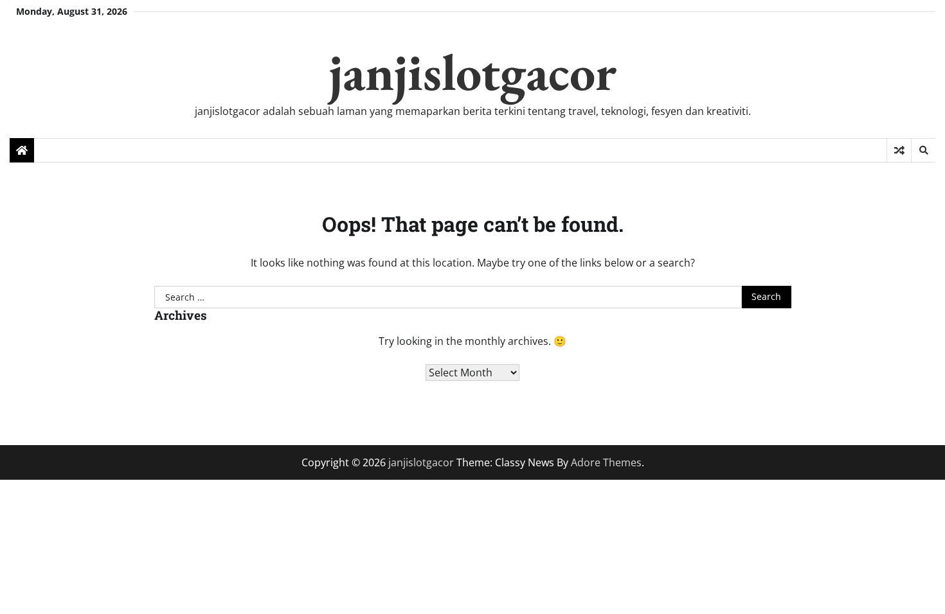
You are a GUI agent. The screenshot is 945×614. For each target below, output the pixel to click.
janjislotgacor (472, 71)
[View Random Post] (899, 150)
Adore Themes (606, 462)
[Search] (923, 150)
